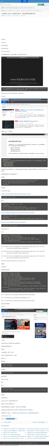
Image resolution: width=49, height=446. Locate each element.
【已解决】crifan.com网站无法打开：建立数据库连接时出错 (18, 13)
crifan (9, 15)
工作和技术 (10, 10)
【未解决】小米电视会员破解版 (38, 422)
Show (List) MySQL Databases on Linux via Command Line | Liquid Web (17, 212)
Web (14, 10)
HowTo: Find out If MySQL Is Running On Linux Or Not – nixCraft (15, 194)
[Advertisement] (13, 27)
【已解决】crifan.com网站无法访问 (10, 432)
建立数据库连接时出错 (10, 418)
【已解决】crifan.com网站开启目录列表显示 (11, 434)
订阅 (42, 4)
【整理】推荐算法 (7, 422)
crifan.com (18, 10)
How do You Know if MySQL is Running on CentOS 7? (13, 222)
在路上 (24, 1)
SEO (33, 443)
